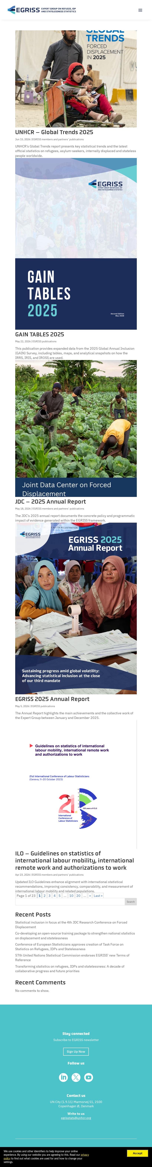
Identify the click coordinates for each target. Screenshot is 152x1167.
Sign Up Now (76, 1052)
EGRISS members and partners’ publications (58, 139)
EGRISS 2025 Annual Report (52, 698)
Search (131, 901)
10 (71, 896)
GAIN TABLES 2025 (39, 334)
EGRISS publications (44, 341)
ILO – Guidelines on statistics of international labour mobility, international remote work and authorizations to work (74, 860)
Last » (98, 896)
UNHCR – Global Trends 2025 (54, 132)
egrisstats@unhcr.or (75, 1118)
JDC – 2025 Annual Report (50, 501)
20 (78, 896)
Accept (137, 1153)
